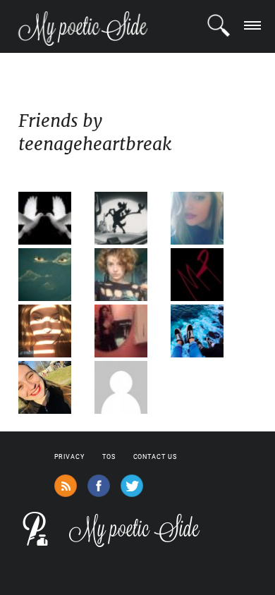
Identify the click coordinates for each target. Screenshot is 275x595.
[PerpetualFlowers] (55, 274)
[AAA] (131, 274)
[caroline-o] (55, 331)
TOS (109, 456)
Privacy (69, 456)
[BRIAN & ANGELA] (55, 218)
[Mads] (55, 387)
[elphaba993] (207, 218)
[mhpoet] (207, 274)
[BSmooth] (131, 387)
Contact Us (155, 456)
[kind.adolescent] (207, 331)
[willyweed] (131, 218)
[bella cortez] (131, 331)
